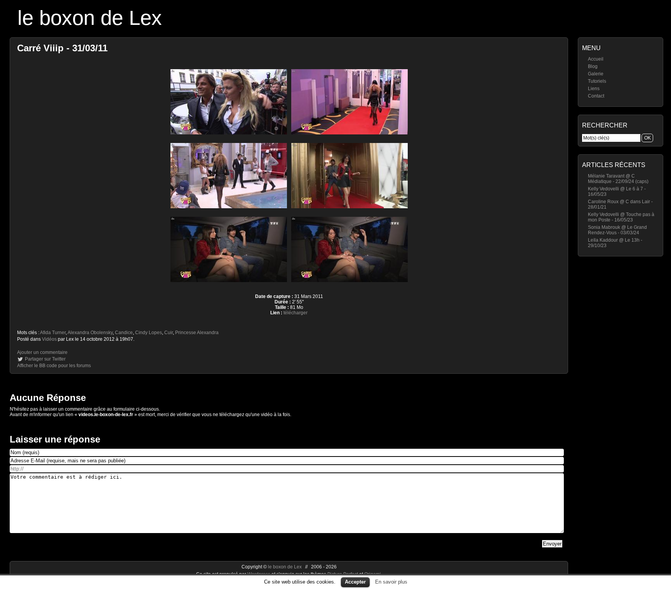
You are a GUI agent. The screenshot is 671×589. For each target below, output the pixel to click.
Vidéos (49, 339)
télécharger (295, 312)
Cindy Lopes (148, 332)
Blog (593, 66)
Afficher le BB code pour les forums (54, 365)
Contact (596, 96)
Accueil (595, 59)
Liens (594, 88)
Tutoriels (597, 81)
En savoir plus (391, 582)
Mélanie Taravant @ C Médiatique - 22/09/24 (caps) (618, 178)
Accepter (355, 582)
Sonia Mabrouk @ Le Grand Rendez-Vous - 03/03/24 (617, 230)
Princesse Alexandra (197, 332)
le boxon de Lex (89, 17)
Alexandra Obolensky (90, 332)
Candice (124, 332)
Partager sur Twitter (45, 359)
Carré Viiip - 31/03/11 (62, 48)
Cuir (168, 332)
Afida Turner (53, 332)
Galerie (595, 74)
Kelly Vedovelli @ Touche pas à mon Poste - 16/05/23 (621, 217)
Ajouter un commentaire (42, 352)
